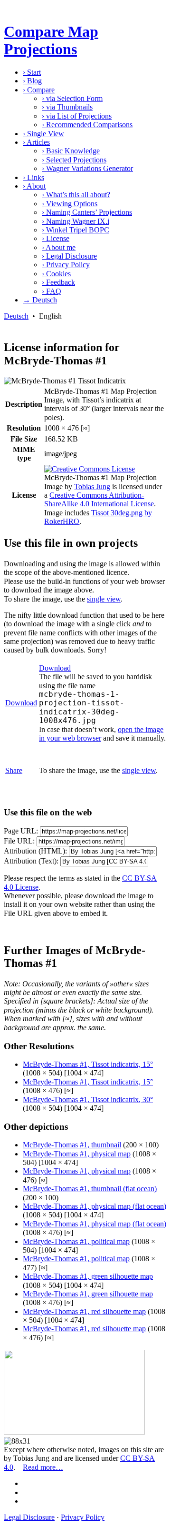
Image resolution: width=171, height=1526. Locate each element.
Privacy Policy (66, 265)
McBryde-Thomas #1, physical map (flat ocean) (94, 1206)
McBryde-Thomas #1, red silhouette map (84, 1311)
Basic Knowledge (71, 151)
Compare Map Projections (51, 40)
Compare (39, 90)
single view (104, 599)
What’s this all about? (76, 195)
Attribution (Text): (31, 861)
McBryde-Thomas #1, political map (76, 1241)
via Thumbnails (67, 107)
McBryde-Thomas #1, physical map (77, 1154)
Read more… (43, 1467)
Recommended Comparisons (87, 124)
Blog (32, 81)
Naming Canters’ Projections (87, 212)
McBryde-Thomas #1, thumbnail (72, 1145)
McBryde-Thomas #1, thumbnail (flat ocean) (90, 1189)
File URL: (19, 841)
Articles (36, 142)
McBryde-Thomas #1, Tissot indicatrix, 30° (88, 1099)
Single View (43, 134)
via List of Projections (77, 116)
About (34, 186)
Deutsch (16, 316)
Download (21, 703)
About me (59, 247)
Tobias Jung (92, 486)
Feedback (58, 282)
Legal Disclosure (69, 256)
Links (33, 177)
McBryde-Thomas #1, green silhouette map (88, 1276)
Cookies (56, 274)
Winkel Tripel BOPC (75, 230)
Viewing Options (69, 204)
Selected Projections (74, 160)
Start (32, 72)
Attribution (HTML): (35, 851)
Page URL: (21, 831)
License (55, 238)
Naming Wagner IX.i (75, 221)
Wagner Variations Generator (87, 168)
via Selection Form (72, 98)
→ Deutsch (40, 300)
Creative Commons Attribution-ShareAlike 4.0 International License (99, 499)
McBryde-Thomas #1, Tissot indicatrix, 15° (88, 1064)
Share (13, 770)
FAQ (51, 291)
